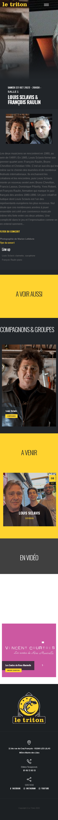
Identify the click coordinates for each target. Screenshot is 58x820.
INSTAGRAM (31, 788)
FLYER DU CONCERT (10, 231)
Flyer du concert (7, 242)
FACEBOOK (16, 788)
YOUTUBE (45, 788)
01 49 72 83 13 (29, 770)
